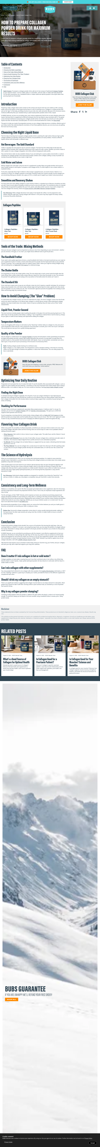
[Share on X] (83, 111)
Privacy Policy (88, 1138)
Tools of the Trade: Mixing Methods (13, 72)
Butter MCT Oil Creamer (21, 265)
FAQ (5, 87)
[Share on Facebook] (80, 111)
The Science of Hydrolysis (11, 80)
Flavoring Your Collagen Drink (12, 78)
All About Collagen (10, 15)
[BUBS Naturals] (50, 9)
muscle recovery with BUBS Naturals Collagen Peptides (39, 188)
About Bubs (57, 120)
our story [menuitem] (12, 7)
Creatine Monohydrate (47, 571)
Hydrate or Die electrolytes (38, 411)
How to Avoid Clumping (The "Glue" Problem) (16, 74)
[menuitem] (6, 8)
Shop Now (13, 237)
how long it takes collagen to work (53, 387)
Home (2, 15)
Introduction (7, 68)
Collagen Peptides (58, 91)
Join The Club (31, 371)
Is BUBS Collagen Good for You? (27, 540)
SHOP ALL (11, 999)
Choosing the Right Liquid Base (12, 70)
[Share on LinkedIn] (86, 111)
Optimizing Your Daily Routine (12, 76)
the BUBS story (24, 501)
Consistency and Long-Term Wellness (14, 82)
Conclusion (7, 84)
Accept (93, 1143)
